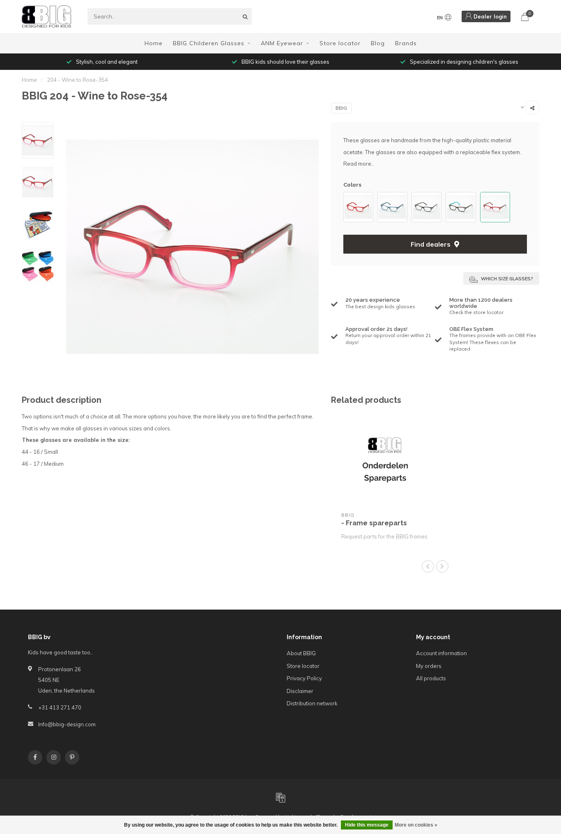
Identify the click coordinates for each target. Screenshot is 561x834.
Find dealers (431, 244)
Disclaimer (300, 691)
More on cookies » (416, 825)
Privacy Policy (304, 678)
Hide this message (367, 825)
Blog (378, 43)
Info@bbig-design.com (67, 724)
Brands (406, 43)
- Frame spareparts (374, 523)
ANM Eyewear (282, 43)
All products (431, 678)
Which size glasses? (506, 279)
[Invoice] (280, 797)
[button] (347, 207)
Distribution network (312, 703)
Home (154, 43)
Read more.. (358, 163)
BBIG (341, 108)
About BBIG (301, 653)
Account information (441, 653)
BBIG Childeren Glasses (208, 43)
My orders (428, 666)
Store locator (340, 43)
